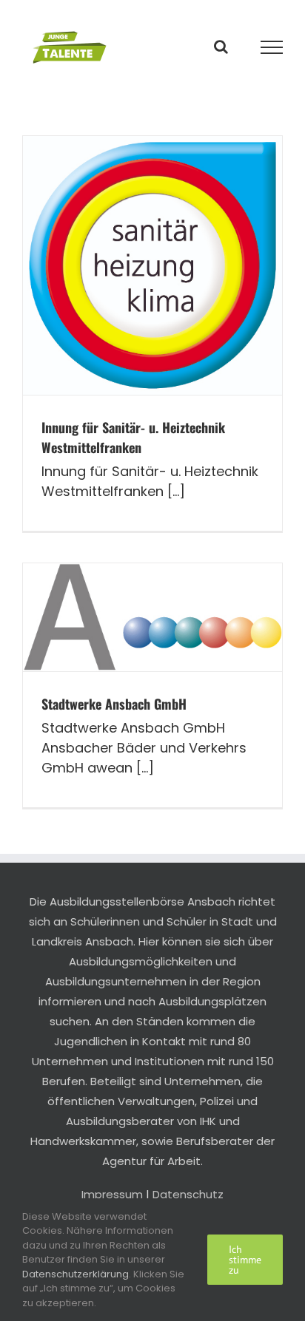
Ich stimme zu (245, 1260)
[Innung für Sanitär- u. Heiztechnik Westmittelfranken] (152, 265)
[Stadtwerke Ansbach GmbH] (152, 617)
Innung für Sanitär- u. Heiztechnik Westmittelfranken (133, 437)
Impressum (112, 1194)
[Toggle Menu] (272, 47)
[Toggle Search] (221, 46)
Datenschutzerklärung (75, 1274)
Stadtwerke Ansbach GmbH (114, 703)
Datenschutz (188, 1194)
